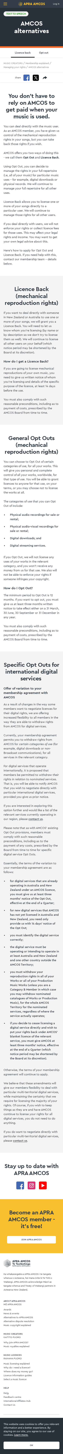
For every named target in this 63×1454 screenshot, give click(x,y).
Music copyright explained (17, 1325)
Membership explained (37, 63)
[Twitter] (35, 77)
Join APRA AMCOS (31, 1240)
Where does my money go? (18, 1371)
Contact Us (9, 1405)
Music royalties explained (16, 1346)
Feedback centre (12, 1397)
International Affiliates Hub (17, 1401)
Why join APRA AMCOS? (16, 1342)
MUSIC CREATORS (13, 63)
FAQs (6, 1393)
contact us (35, 819)
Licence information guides (18, 1375)
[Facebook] (26, 78)
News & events (11, 1313)
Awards (7, 1310)
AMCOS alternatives (38, 67)
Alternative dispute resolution (19, 1321)
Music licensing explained (17, 1364)
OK (31, 1445)
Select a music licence (15, 1379)
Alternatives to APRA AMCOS (18, 1317)
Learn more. (21, 1435)
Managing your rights (15, 67)
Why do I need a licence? (17, 1368)
